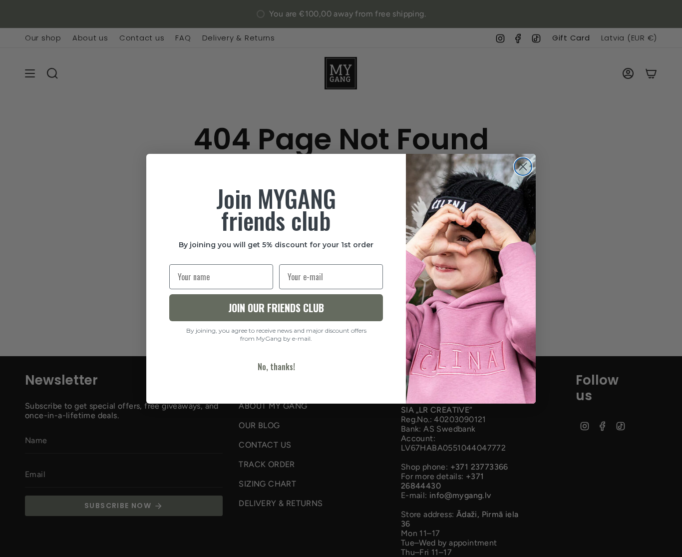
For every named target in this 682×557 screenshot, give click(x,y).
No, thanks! (276, 367)
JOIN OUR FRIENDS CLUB (276, 307)
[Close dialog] (523, 166)
